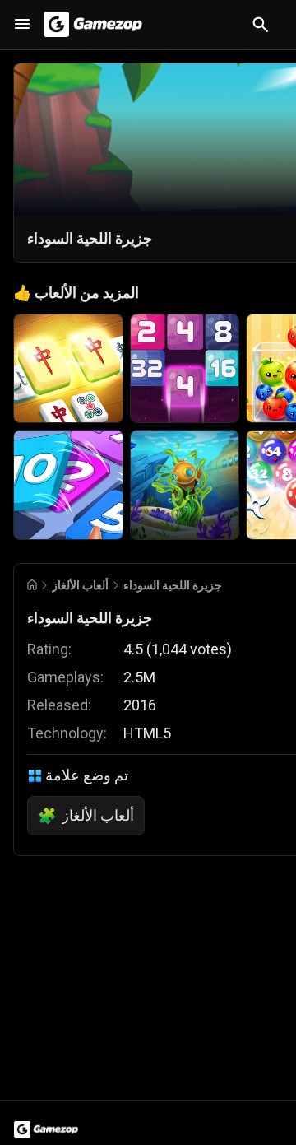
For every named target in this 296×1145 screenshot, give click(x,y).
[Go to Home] (32, 584)
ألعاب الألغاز (80, 585)
